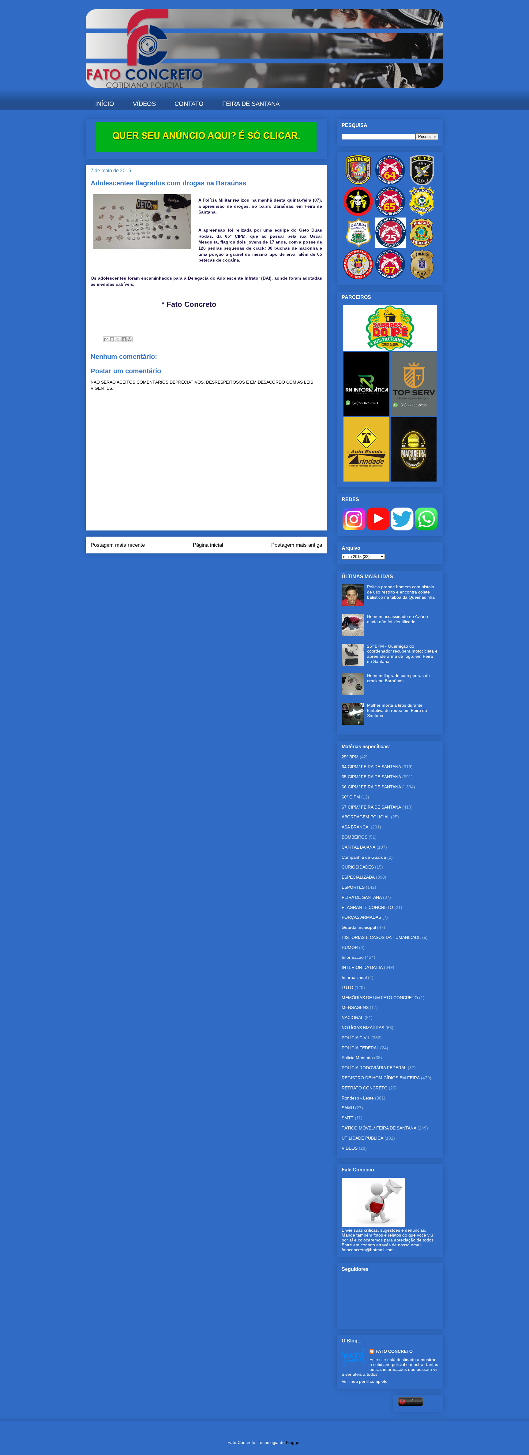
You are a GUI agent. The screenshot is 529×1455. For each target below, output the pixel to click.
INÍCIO (104, 103)
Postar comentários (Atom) (215, 565)
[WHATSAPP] (426, 529)
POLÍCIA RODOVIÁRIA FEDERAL (374, 1067)
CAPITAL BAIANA (358, 847)
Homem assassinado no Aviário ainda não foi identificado (397, 619)
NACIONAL (352, 1017)
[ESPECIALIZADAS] (358, 215)
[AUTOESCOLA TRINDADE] (367, 480)
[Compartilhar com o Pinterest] (129, 339)
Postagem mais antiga (296, 545)
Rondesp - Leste (358, 1098)
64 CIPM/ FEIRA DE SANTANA (371, 766)
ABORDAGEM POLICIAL (366, 816)
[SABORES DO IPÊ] (390, 349)
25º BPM (350, 756)
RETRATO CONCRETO (365, 1087)
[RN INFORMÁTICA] (367, 414)
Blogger (293, 1442)
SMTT (348, 1117)
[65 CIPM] (390, 215)
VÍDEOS (144, 103)
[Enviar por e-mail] (106, 339)
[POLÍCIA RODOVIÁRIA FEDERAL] (422, 215)
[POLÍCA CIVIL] (422, 278)
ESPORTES (353, 887)
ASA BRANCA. (356, 826)
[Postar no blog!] (112, 339)
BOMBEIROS (354, 837)
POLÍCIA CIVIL (356, 1037)
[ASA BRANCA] (422, 183)
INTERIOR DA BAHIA (362, 967)
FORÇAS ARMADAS (361, 917)
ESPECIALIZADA (358, 877)
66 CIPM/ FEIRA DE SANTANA (371, 786)
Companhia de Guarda (364, 857)
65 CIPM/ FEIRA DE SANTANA (371, 776)
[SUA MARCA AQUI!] (206, 150)
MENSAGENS (355, 1007)
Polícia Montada (357, 1057)
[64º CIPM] (390, 183)
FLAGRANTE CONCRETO (367, 907)
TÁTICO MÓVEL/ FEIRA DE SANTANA (379, 1128)
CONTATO (189, 103)
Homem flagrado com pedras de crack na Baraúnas (398, 678)
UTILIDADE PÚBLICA (362, 1138)
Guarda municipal (359, 927)
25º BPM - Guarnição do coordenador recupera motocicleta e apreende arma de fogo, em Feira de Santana (402, 654)
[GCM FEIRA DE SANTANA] (358, 246)
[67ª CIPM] (390, 278)
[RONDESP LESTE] (358, 183)
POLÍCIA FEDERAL (360, 1047)
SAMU (348, 1107)
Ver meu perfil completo (365, 1381)
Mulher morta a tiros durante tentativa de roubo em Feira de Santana (397, 710)
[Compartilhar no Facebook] (124, 339)
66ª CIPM (351, 796)
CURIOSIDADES (358, 867)
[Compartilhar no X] (118, 339)
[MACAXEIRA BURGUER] (414, 480)
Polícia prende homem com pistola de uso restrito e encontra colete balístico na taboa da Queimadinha (401, 592)
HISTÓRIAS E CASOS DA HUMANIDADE (381, 937)
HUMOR (350, 947)
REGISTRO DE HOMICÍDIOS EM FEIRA (381, 1077)
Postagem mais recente (118, 545)
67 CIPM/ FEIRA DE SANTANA (371, 807)
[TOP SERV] (414, 414)
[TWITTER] (402, 529)
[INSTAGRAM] (353, 529)
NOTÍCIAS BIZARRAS (363, 1027)
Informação (353, 957)
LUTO (347, 987)
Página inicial (208, 545)
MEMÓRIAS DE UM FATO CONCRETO (380, 997)
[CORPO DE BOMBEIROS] (358, 278)
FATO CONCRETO (394, 1351)
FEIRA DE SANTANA (251, 103)
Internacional (354, 977)
